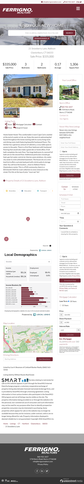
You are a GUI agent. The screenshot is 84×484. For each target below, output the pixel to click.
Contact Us (64, 115)
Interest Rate (64, 326)
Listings (13, 424)
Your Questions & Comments (66, 227)
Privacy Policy (76, 171)
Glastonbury (35, 424)
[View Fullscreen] (6, 336)
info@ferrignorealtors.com (52, 2)
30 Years (73, 301)
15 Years (65, 305)
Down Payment (65, 319)
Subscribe (70, 175)
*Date (61, 210)
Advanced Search (40, 38)
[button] (69, 32)
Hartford (25, 424)
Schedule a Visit (75, 188)
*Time (61, 218)
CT (19, 424)
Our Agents (64, 119)
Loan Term (63, 301)
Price (61, 311)
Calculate (70, 335)
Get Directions (44, 359)
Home (5, 424)
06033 (44, 424)
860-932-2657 (70, 2)
